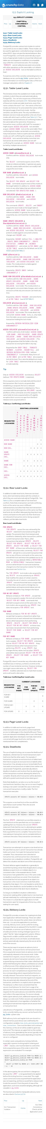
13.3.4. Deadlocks (10, 40)
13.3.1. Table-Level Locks (12, 33)
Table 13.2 (33, 117)
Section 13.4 (21, 569)
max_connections (10, 1025)
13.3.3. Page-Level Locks (12, 38)
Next (40, 24)
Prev (5, 24)
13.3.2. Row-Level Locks (12, 35)
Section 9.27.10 (20, 1094)
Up (10, 24)
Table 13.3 (6, 501)
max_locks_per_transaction (30, 1023)
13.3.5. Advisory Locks (11, 42)
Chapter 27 (28, 83)
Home (34, 24)
